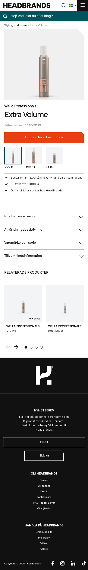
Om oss (44, 480)
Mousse (21, 25)
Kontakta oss (44, 497)
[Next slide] (16, 347)
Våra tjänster (44, 508)
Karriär (44, 491)
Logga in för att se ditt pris (44, 137)
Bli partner (44, 486)
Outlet (44, 549)
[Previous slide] (8, 347)
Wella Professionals (20, 106)
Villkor (44, 543)
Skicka (44, 455)
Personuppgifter (44, 532)
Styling (8, 25)
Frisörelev (44, 537)
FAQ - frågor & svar (44, 502)
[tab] (26, 347)
